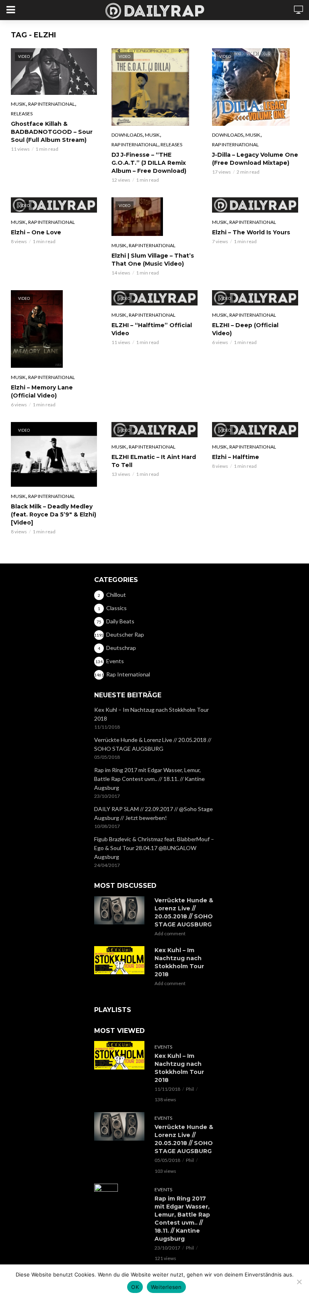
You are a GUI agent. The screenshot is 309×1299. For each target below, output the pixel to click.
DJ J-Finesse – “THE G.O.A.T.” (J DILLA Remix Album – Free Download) (148, 162)
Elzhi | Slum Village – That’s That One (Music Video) (152, 259)
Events (163, 1047)
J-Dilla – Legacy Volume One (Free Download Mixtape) (255, 158)
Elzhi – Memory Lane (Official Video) (42, 391)
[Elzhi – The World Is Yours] (255, 205)
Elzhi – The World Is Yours (251, 232)
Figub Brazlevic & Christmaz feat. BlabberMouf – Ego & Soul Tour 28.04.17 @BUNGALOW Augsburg (154, 848)
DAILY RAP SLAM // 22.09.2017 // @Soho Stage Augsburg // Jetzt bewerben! (153, 813)
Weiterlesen (166, 1287)
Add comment (169, 933)
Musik (18, 104)
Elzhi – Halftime (235, 457)
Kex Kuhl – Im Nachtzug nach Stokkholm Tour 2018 (151, 714)
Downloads (126, 135)
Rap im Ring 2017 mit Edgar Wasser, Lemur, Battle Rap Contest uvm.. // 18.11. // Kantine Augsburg (149, 778)
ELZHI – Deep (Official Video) (245, 329)
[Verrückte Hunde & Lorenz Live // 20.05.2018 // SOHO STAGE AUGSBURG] (120, 910)
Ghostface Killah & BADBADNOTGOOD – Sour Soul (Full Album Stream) (52, 131)
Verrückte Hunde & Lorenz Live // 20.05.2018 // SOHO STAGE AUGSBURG (152, 744)
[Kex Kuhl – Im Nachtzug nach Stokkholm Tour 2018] (120, 960)
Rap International (51, 104)
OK (135, 1287)
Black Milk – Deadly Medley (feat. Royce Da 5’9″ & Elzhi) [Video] (53, 514)
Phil (190, 1089)
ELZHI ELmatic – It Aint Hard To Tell (153, 461)
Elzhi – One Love (36, 232)
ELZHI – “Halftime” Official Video (151, 329)
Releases (22, 114)
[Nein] (299, 1282)
